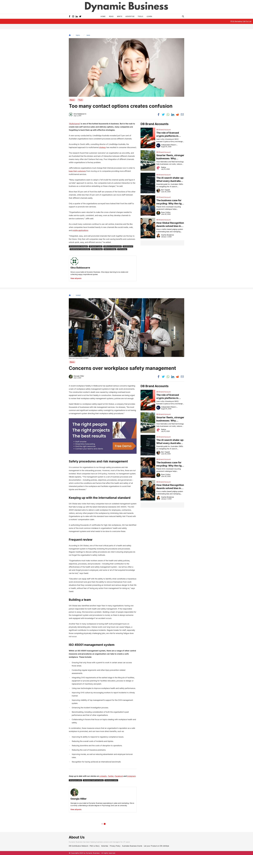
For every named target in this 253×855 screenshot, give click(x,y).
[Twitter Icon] (80, 16)
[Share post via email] (182, 114)
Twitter (110, 776)
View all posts (75, 278)
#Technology (122, 249)
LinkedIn (103, 776)
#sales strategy (97, 249)
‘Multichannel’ (74, 124)
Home (103, 16)
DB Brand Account (163, 130)
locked (78, 295)
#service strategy (110, 249)
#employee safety (75, 780)
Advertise (130, 16)
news (88, 35)
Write (119, 16)
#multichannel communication (80, 249)
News (72, 100)
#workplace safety (111, 780)
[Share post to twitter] (163, 114)
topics (78, 35)
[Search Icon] (183, 16)
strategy (102, 147)
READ (111, 16)
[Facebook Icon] (69, 16)
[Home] (70, 35)
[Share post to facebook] (158, 114)
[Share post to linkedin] (173, 114)
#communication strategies (78, 246)
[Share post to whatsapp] (168, 114)
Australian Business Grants (132, 846)
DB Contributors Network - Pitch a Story (84, 846)
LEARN (149, 16)
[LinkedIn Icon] (76, 16)
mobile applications (80, 230)
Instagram (131, 776)
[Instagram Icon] (73, 16)
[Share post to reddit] (177, 114)
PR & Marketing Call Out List (240, 21)
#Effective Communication (112, 246)
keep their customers (77, 171)
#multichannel (127, 246)
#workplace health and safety (93, 780)
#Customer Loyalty (95, 246)
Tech (80, 100)
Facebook (119, 776)
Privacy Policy (115, 846)
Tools (140, 16)
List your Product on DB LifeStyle (156, 846)
